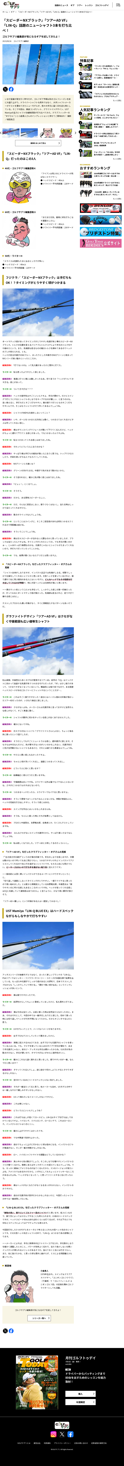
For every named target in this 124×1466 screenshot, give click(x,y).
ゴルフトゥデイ (102, 5)
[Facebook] (11, 89)
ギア (72, 5)
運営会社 (37, 1443)
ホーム (5, 12)
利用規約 (47, 1443)
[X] (5, 89)
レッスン (89, 5)
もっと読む (117, 100)
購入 (80, 1393)
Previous (1, 133)
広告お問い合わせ (81, 1443)
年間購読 (80, 1402)
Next (75, 133)
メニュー (118, 5)
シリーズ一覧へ (39, 1318)
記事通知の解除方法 (99, 1443)
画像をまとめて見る (38, 143)
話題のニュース (61, 5)
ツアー (80, 5)
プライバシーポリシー (62, 1443)
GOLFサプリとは (23, 1443)
